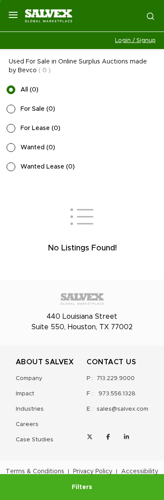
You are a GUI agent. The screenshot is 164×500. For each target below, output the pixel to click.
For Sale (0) (38, 109)
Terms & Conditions (35, 471)
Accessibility (139, 471)
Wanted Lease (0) (48, 167)
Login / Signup (135, 40)
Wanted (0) (38, 147)
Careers (27, 424)
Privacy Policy (92, 471)
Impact (25, 394)
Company (29, 378)
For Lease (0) (40, 128)
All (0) (29, 90)
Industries (30, 409)
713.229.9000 (116, 378)
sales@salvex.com (122, 409)
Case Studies (34, 440)
